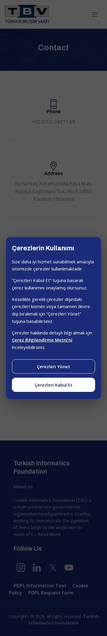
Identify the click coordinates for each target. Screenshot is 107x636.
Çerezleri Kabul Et (54, 385)
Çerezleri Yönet (53, 366)
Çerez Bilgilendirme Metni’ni (42, 340)
